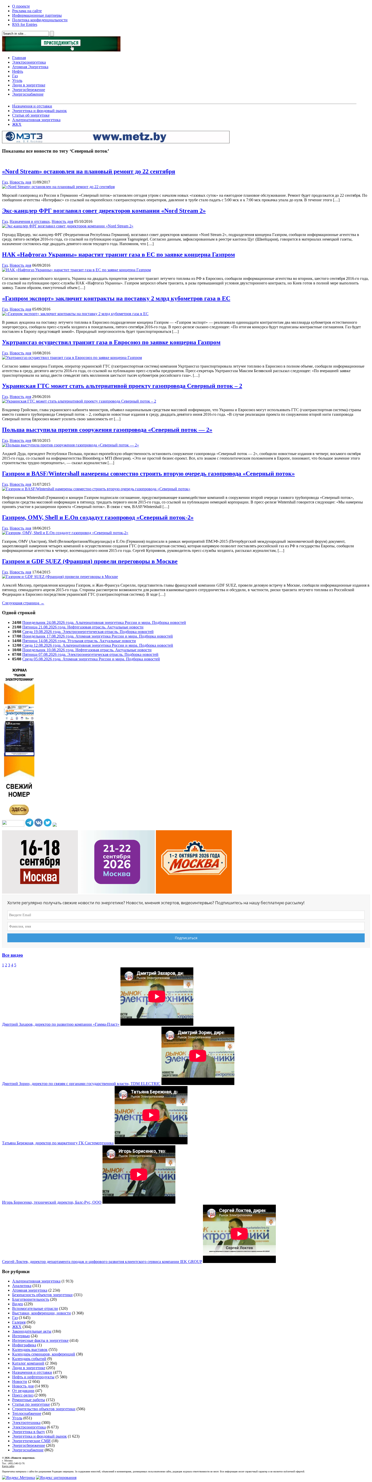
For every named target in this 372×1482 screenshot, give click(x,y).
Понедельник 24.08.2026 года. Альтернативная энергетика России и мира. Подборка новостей (104, 622)
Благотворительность (30, 1299)
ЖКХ (17, 124)
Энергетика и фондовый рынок (39, 111)
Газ (15, 76)
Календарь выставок (30, 1349)
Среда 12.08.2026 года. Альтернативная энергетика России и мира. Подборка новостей (97, 645)
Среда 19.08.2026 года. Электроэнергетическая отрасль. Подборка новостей (88, 631)
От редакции (23, 1390)
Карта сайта (8, 1466)
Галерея (19, 1322)
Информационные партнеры (37, 15)
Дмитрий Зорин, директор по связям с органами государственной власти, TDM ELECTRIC (81, 1083)
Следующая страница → (23, 603)
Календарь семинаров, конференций (43, 1354)
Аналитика (21, 1286)
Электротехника (26, 1422)
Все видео (12, 955)
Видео (17, 1304)
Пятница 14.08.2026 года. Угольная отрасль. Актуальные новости (79, 641)
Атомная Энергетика (30, 67)
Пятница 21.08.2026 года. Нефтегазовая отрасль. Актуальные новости (82, 627)
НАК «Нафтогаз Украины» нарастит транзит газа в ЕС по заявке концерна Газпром (118, 254)
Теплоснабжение (26, 1413)
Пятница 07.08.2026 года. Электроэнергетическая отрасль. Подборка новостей (90, 654)
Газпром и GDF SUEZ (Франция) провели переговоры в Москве (90, 561)
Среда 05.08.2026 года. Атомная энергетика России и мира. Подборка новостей (91, 659)
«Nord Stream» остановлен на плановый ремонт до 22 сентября (88, 171)
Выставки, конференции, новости (41, 1313)
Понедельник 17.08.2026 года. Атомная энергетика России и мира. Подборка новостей (97, 636)
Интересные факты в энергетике (40, 1340)
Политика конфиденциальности (40, 20)
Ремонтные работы (28, 1400)
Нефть (17, 71)
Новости (19, 1381)
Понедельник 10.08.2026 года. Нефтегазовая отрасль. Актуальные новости (87, 650)
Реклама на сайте (27, 11)
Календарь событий (29, 1359)
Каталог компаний (28, 1363)
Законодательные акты (31, 1331)
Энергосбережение (28, 89)
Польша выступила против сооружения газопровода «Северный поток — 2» (107, 429)
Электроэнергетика (29, 62)
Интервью (21, 1336)
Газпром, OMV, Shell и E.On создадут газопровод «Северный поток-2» (98, 517)
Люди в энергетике (28, 85)
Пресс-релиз (22, 1395)
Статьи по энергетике (31, 1404)
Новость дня (20, 182)
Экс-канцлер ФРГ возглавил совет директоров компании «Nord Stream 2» (104, 210)
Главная (19, 58)
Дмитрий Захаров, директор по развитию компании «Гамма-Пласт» (60, 1024)
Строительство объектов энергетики (43, 1409)
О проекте (21, 6)
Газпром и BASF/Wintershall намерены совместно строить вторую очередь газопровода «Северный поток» (148, 473)
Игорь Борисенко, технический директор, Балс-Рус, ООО (51, 1202)
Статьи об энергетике (31, 115)
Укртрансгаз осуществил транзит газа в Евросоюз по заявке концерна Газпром (111, 342)
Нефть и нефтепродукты (33, 1377)
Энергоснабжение (28, 94)
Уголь (17, 80)
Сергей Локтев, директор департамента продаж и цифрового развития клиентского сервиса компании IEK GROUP (102, 1261)
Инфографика (24, 1345)
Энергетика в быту (28, 1432)
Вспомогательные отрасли (35, 1308)
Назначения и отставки (32, 106)
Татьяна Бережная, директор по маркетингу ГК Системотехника (58, 1143)
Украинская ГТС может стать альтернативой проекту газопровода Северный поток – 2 (122, 386)
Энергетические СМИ (31, 1441)
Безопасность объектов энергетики (42, 1295)
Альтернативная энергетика (36, 120)
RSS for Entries (24, 24)
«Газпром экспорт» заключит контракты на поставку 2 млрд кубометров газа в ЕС (116, 298)
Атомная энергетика (29, 1290)
